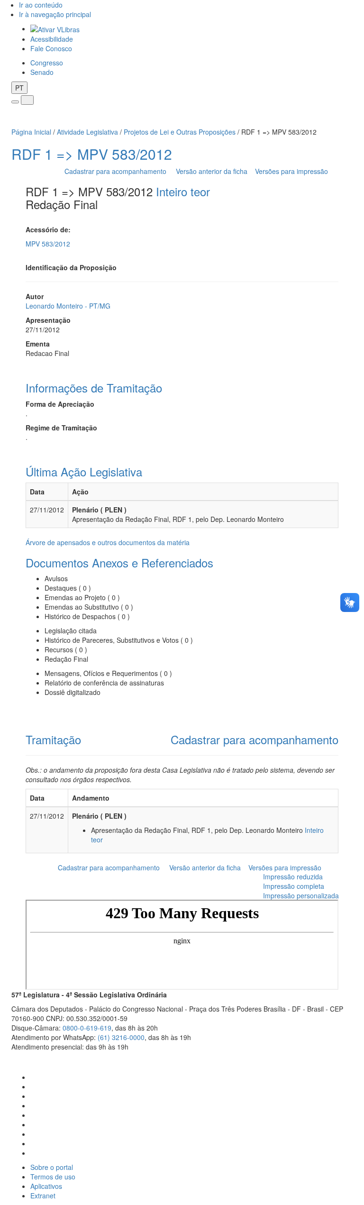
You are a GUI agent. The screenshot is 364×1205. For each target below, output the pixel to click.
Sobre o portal (51, 1167)
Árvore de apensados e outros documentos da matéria (108, 542)
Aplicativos (46, 1186)
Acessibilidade (51, 39)
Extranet (42, 1195)
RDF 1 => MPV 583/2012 (91, 154)
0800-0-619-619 (87, 1027)
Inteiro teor (183, 191)
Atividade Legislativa (87, 132)
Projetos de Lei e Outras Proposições (180, 132)
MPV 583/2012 (48, 243)
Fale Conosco (51, 48)
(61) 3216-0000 (121, 1037)
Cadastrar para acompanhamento (117, 171)
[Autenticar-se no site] (350, 1058)
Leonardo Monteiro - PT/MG (68, 305)
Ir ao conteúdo (41, 4)
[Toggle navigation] (15, 101)
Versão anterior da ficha (211, 171)
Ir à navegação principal (55, 14)
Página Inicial (31, 132)
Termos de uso (52, 1176)
